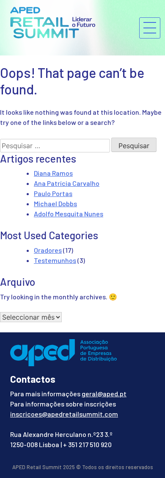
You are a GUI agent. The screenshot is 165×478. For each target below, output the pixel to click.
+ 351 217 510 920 (87, 444)
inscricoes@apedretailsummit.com (64, 414)
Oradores (48, 250)
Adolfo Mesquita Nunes (68, 214)
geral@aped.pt (104, 394)
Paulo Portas (53, 193)
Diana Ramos (53, 173)
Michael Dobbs (55, 203)
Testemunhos (55, 260)
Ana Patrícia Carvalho (66, 183)
